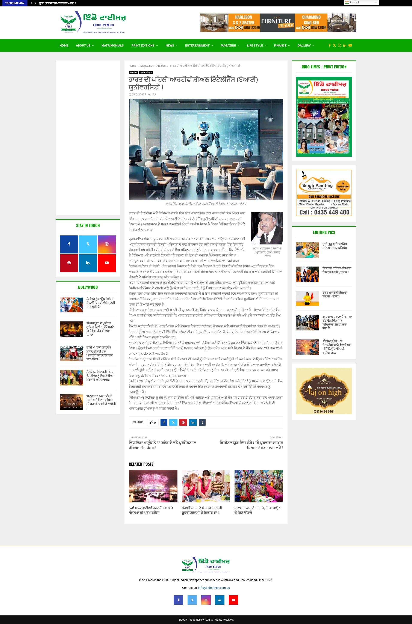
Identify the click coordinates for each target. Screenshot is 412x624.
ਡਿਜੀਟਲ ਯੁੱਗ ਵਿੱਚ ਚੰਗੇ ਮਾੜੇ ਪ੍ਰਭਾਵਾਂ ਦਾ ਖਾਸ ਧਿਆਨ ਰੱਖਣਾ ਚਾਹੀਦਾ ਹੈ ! (251, 445)
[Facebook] (331, 45)
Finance (280, 45)
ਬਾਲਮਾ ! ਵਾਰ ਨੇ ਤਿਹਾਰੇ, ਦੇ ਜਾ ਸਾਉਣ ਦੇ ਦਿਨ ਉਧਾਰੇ (258, 510)
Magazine (228, 45)
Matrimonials (112, 45)
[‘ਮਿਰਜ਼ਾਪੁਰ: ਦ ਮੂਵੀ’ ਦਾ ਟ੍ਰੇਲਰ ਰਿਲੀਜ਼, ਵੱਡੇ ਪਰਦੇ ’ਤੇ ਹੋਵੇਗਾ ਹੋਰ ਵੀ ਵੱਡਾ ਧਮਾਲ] (71, 329)
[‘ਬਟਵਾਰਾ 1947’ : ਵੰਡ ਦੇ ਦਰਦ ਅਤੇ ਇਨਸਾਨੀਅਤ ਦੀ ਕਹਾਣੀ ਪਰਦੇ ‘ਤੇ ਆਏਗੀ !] (71, 402)
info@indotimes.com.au (214, 587)
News (170, 45)
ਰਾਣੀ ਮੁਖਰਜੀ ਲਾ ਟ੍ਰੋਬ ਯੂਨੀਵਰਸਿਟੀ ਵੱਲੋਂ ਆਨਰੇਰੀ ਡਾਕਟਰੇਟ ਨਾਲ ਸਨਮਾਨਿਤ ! (99, 353)
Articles (133, 72)
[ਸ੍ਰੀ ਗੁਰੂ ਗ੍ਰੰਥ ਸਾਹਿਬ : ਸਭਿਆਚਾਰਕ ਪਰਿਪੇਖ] (307, 250)
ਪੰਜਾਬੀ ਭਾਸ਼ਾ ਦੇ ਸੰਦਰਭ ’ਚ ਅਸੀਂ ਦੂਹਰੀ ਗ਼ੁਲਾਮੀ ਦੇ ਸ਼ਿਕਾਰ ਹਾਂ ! (202, 510)
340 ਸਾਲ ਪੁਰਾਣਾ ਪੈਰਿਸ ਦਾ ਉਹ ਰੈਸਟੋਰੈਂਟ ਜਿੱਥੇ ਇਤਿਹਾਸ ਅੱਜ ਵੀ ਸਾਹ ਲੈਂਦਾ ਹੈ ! (337, 322)
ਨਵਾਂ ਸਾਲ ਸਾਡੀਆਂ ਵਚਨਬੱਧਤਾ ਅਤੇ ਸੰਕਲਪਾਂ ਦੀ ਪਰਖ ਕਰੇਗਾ (151, 510)
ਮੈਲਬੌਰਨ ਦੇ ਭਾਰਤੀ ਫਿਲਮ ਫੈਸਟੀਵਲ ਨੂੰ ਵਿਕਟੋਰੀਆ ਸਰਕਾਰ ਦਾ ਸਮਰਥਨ (100, 375)
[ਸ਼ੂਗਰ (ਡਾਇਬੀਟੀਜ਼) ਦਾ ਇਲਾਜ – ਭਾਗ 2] (307, 298)
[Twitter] (335, 45)
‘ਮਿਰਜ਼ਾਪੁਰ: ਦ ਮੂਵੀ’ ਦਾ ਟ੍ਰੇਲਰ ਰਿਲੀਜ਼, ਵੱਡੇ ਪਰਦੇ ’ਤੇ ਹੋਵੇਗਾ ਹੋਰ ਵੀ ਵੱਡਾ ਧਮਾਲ (100, 329)
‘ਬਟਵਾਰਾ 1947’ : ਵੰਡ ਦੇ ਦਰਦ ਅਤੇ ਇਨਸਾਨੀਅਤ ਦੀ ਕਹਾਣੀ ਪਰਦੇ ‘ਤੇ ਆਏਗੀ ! (101, 402)
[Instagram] (340, 45)
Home (64, 45)
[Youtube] (351, 45)
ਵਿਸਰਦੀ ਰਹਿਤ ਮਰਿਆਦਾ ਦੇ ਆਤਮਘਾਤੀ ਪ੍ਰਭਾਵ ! (337, 270)
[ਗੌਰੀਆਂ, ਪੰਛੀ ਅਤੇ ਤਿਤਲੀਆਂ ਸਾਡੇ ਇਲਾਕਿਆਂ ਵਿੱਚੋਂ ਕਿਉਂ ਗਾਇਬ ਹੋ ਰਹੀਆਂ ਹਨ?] (307, 347)
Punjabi (354, 2)
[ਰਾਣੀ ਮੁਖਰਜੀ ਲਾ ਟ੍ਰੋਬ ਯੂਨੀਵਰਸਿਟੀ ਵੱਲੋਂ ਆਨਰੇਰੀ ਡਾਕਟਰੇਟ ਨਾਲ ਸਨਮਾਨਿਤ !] (71, 353)
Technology (146, 72)
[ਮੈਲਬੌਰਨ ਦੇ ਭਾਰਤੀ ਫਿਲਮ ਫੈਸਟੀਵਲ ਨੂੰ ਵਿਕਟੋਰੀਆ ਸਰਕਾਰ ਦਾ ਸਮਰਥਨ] (71, 378)
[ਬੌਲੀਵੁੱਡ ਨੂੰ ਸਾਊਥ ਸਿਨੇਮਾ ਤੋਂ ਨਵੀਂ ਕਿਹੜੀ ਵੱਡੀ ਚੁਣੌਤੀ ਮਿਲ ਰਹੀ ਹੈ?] (71, 305)
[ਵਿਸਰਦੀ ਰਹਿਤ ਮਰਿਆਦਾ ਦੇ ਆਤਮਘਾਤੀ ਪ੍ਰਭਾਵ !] (307, 274)
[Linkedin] (345, 45)
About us (83, 45)
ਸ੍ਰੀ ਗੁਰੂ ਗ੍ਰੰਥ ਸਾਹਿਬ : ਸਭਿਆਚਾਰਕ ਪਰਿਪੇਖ (335, 246)
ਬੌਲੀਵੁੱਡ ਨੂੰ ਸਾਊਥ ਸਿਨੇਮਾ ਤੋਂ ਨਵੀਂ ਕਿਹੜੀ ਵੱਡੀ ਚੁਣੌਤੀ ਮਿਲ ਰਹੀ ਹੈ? (100, 303)
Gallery (304, 45)
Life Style (255, 45)
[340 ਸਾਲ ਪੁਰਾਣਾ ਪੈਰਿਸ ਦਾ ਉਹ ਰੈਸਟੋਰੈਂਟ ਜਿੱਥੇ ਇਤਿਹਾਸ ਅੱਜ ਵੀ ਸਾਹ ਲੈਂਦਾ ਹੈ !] (307, 322)
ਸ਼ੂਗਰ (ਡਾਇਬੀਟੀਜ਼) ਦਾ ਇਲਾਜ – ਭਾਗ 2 (57, 3)
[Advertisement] (88, 138)
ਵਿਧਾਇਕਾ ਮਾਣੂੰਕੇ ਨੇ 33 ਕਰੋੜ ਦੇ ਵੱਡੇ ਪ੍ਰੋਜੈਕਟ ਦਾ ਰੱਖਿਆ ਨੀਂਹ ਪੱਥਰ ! (162, 445)
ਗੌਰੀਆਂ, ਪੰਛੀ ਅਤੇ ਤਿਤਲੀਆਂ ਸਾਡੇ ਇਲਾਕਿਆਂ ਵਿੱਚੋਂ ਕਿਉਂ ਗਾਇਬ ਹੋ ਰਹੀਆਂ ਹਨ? (337, 347)
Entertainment (197, 45)
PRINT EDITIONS (143, 45)
